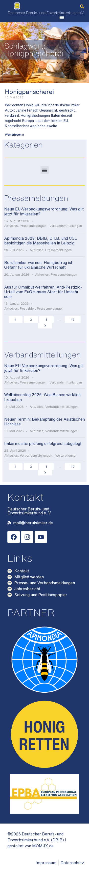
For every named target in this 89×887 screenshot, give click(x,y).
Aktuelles (11, 225)
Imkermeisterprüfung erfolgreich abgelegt (43, 443)
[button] (82, 6)
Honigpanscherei (29, 92)
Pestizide (27, 308)
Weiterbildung (65, 455)
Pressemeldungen (33, 225)
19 (72, 319)
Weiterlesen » (14, 134)
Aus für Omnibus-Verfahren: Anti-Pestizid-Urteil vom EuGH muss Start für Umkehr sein (43, 291)
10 (72, 466)
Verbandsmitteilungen (65, 225)
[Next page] (45, 325)
